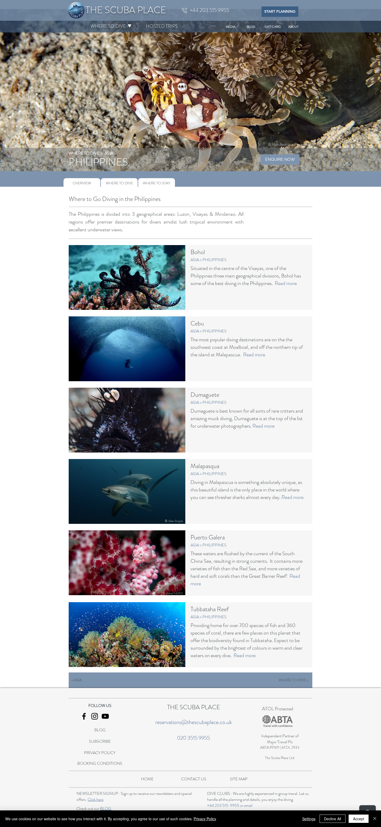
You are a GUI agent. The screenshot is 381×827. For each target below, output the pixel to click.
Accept (358, 818)
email (248, 805)
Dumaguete (204, 394)
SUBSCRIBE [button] (100, 741)
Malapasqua (204, 466)
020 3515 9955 (193, 738)
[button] (108, 26)
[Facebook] (84, 716)
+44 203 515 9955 (223, 805)
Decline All (332, 818)
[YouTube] (105, 716)
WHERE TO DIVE (84, 153)
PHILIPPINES (214, 260)
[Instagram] (94, 716)
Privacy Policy (205, 818)
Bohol (197, 252)
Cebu (197, 323)
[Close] (375, 819)
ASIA (108, 153)
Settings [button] (308, 818)
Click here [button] (95, 799)
